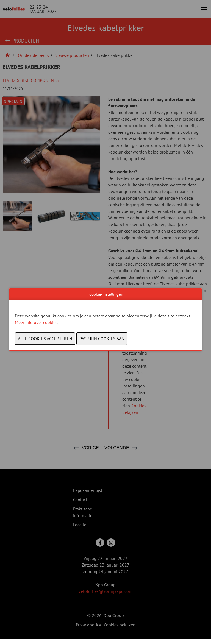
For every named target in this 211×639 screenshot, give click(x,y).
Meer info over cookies (36, 322)
